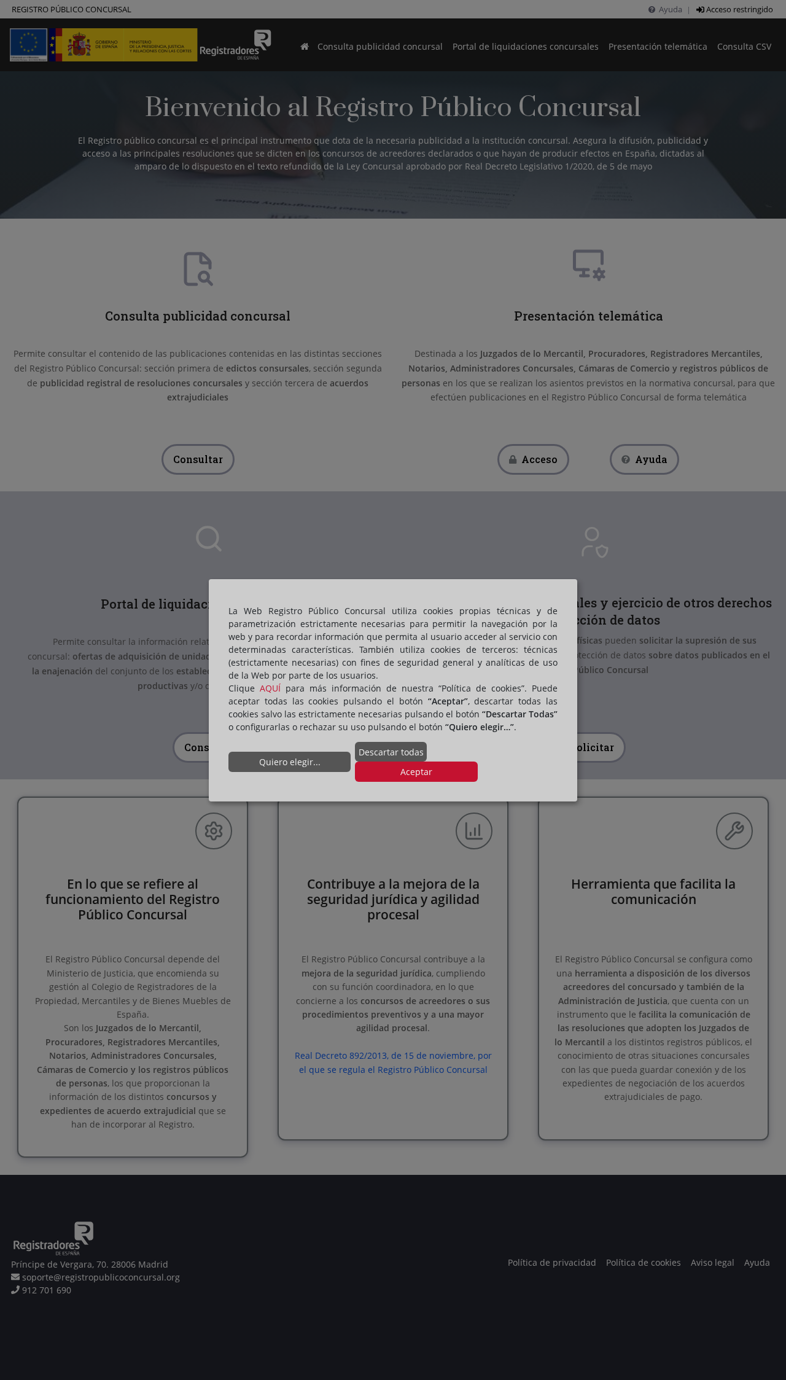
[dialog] (393, 690)
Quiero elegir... (290, 762)
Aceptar (416, 772)
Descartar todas (391, 752)
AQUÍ (270, 688)
